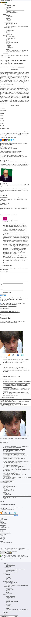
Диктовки (8, 579)
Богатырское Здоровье (11, 582)
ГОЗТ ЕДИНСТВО (8, 490)
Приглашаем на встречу (22, 392)
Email (2, 287)
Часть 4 (2, 120)
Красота (5, 359)
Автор (4, 573)
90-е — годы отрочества (6, 147)
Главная (5, 563)
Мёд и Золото (3, 2)
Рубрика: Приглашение (12, 571)
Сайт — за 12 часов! (8, 367)
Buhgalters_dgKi (7, 392)
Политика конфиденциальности (8, 306)
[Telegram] (13, 140)
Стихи (4, 498)
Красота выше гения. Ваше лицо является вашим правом (17, 394)
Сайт (1, 289)
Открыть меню (4, 0)
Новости (5, 493)
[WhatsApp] (9, 140)
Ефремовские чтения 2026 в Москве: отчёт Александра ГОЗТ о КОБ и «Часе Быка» (14, 405)
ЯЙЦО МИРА (3, 204)
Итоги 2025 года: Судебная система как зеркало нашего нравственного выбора (15, 456)
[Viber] (7, 140)
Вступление (3, 110)
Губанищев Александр (10, 134)
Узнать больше (4, 442)
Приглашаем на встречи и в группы (15, 569)
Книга (4, 492)
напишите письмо (4, 551)
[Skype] (11, 140)
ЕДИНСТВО (3, 195)
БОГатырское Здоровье (9, 486)
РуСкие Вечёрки (10, 570)
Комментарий (4, 271)
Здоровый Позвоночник (12, 584)
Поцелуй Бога (5, 318)
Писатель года (23, 134)
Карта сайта (9, 566)
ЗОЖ (18, 134)
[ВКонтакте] (1, 140)
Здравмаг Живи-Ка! (8, 581)
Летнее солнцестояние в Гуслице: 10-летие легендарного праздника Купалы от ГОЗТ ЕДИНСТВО (14, 402)
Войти (1, 559)
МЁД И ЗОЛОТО (10, 565)
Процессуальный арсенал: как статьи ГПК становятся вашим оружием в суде (17, 610)
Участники (9, 588)
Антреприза (9, 593)
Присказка (2, 108)
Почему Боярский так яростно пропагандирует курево (14, 161)
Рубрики (5, 594)
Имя (1, 284)
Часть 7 (2, 128)
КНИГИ (5, 376)
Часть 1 (2, 113)
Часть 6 (2, 126)
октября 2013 (21, 67)
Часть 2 (2, 115)
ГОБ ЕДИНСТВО (7, 489)
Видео (4, 488)
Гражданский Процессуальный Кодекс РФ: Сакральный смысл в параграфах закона (14, 467)
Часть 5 (2, 123)
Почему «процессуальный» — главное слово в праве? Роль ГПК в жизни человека (17, 464)
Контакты (5, 612)
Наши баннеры (10, 589)
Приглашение (6, 494)
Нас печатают (9, 575)
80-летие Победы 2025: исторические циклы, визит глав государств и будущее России (16, 461)
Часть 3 (2, 118)
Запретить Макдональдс (10, 312)
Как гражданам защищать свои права (12, 472)
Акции (5, 485)
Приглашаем (6, 567)
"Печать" (15, 148)
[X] (5, 140)
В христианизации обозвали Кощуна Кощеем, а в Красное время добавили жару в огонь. (12, 152)
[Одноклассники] (3, 140)
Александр (6, 381)
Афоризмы (9, 578)
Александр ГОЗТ (7, 388)
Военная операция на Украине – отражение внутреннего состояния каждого (14, 459)
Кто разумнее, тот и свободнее (11, 473)
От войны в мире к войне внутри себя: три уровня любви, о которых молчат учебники (17, 382)
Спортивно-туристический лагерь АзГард (17, 585)
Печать (8, 577)
